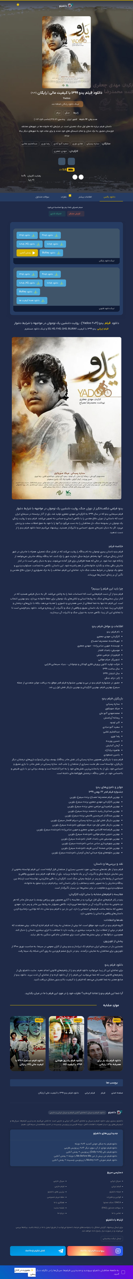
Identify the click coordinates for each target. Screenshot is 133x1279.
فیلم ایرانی (103, 329)
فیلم (107, 324)
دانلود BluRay (49, 252)
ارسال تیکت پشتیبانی (112, 1239)
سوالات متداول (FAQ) (111, 1209)
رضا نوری (45, 143)
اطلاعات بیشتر (84, 196)
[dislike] (75, 177)
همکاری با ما (59, 1203)
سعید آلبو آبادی (60, 143)
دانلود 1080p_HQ (27, 244)
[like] (81, 177)
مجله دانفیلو (115, 1193)
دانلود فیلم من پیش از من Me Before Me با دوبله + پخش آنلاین (85, 1157)
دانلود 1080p (53, 244)
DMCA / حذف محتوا (112, 1203)
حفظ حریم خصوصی (55, 1198)
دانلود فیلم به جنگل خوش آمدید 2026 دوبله (96, 1144)
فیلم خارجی (59, 1187)
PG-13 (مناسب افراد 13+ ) (45, 119)
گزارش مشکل (74, 213)
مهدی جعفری (60, 151)
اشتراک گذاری (55, 213)
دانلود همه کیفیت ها (29, 300)
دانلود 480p (48, 235)
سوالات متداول (40, 196)
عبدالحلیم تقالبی (29, 143)
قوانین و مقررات (114, 1198)
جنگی (67, 112)
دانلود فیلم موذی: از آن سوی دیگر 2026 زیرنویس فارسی (91, 1148)
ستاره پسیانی (92, 143)
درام (58, 112)
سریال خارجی (58, 1182)
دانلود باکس (109, 196)
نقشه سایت (59, 1209)
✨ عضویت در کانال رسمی (25, 1272)
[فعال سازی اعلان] (61, 161)
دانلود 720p (25, 235)
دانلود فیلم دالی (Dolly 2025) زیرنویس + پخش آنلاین (91, 1153)
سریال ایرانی (115, 1182)
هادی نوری (77, 143)
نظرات (64, 196)
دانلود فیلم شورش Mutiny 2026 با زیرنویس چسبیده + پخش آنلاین (84, 1161)
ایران (69, 119)
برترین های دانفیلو (56, 1193)
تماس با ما (116, 1214)
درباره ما (60, 1214)
